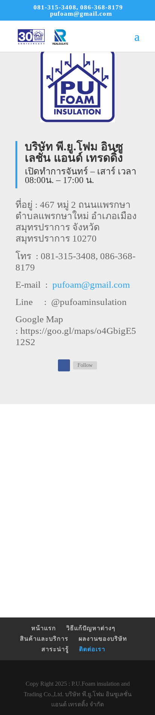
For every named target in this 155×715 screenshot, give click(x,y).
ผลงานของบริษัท (103, 638)
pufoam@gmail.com (91, 284)
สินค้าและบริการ (44, 638)
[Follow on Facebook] (64, 365)
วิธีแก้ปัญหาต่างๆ (90, 628)
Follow (85, 365)
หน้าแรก (43, 628)
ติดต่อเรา (92, 649)
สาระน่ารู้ (55, 649)
